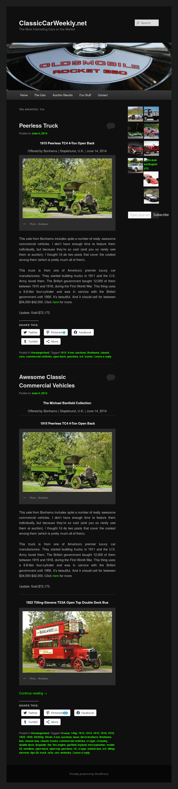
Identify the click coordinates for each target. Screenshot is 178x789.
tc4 (81, 356)
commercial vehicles (39, 356)
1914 (89, 733)
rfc (75, 749)
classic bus (32, 741)
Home (24, 95)
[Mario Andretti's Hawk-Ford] (135, 115)
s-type (82, 749)
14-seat (65, 733)
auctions (80, 352)
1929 (29, 737)
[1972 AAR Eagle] (150, 179)
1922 (22, 737)
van (56, 752)
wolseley (65, 752)
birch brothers (89, 737)
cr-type (90, 741)
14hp (74, 733)
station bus (94, 749)
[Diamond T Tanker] (151, 115)
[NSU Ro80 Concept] (135, 166)
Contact (103, 95)
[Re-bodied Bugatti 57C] (151, 164)
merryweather (96, 745)
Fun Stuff (85, 95)
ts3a (50, 752)
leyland (82, 745)
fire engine (59, 745)
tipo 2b (34, 752)
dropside (40, 745)
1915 (63, 352)
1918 (104, 733)
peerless (72, 356)
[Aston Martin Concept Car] (135, 132)
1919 (111, 733)
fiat (49, 745)
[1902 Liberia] (151, 132)
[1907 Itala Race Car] (151, 149)
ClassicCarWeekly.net (53, 22)
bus (21, 741)
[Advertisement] (143, 289)
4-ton (71, 352)
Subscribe (156, 215)
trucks (89, 356)
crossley (102, 741)
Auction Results (63, 95)
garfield (71, 745)
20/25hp (39, 737)
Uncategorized (40, 352)
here (56, 302)
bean (76, 737)
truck (43, 752)
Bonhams (93, 352)
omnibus (28, 749)
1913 (81, 733)
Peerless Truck (38, 125)
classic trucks (49, 741)
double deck (26, 745)
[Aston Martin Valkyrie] (135, 149)
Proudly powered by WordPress (89, 774)
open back (59, 356)
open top (54, 749)
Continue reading (33, 693)
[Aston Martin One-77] (151, 197)
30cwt (48, 737)
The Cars (40, 95)
